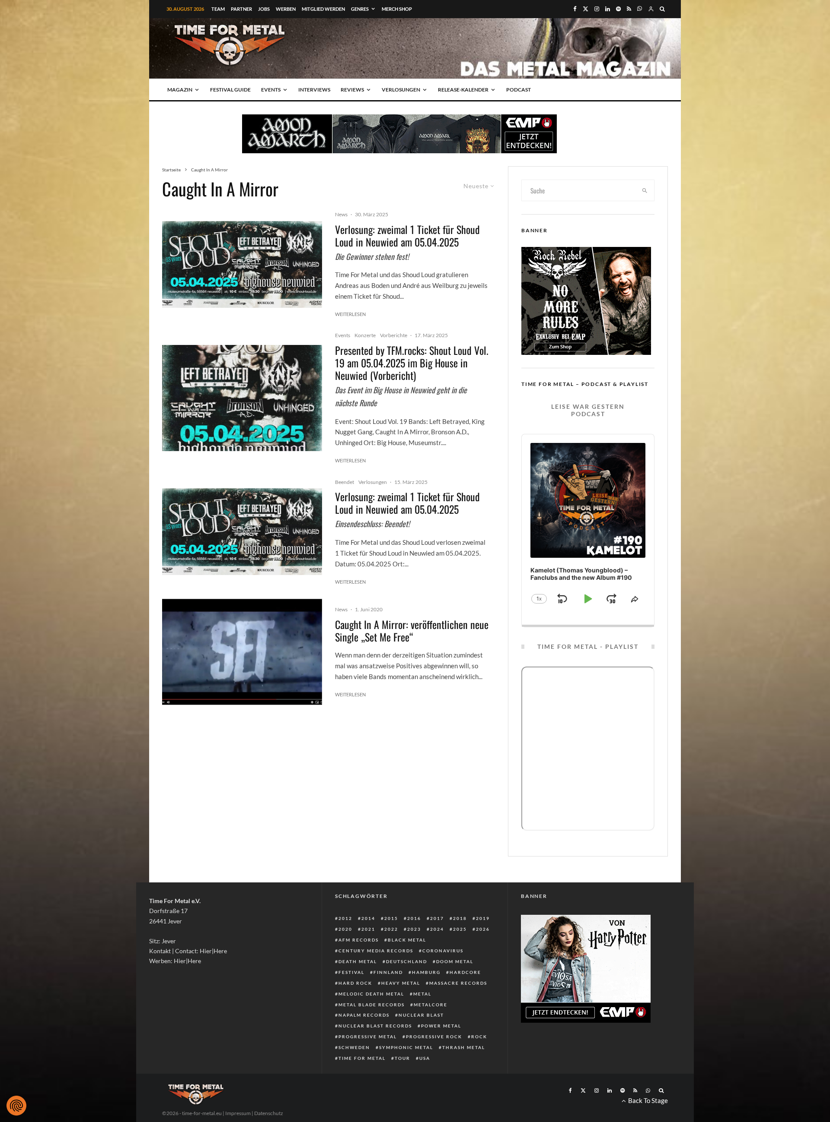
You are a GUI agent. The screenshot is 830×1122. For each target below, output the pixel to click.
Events (271, 89)
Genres (360, 9)
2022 (391, 929)
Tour (402, 1058)
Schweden (354, 1047)
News (341, 214)
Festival (351, 972)
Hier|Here (213, 950)
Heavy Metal (400, 983)
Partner (241, 9)
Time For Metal (362, 1058)
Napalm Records (363, 1015)
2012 (345, 918)
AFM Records (358, 939)
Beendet (344, 482)
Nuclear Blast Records (375, 1025)
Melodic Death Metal (371, 993)
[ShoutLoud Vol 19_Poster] (242, 398)
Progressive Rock (434, 1036)
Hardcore (465, 972)
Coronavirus (442, 950)
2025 (460, 929)
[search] (645, 190)
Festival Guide (230, 89)
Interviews (314, 89)
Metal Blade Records (371, 1004)
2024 (437, 929)
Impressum (238, 1113)
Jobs (264, 9)
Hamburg (426, 972)
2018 (460, 918)
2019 (483, 918)
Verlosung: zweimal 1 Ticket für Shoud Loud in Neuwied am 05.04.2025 (407, 235)
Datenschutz (268, 1113)
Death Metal (357, 961)
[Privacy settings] (16, 1106)
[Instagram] (596, 9)
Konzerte (365, 335)
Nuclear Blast (421, 1015)
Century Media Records (375, 950)
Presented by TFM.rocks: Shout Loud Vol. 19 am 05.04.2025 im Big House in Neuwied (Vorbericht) (411, 362)
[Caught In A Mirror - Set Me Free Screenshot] (242, 652)
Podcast (518, 89)
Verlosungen (401, 89)
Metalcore (430, 1004)
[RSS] (629, 9)
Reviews (352, 89)
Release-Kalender (463, 89)
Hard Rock (355, 983)
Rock (479, 1036)
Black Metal (407, 939)
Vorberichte (393, 335)
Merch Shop (397, 9)
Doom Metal (454, 961)
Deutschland (406, 961)
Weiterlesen (350, 314)
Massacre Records (458, 983)
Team (218, 9)
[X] (585, 9)
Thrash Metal (463, 1047)
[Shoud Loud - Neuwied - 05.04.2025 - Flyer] (242, 264)
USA (424, 1058)
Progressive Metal (367, 1036)
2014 (368, 918)
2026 (483, 929)
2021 (368, 929)
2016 (414, 918)
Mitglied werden (323, 9)
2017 (437, 918)
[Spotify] (618, 9)
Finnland (388, 972)
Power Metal (441, 1025)
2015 (391, 918)
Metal (422, 993)
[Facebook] (575, 9)
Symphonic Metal (406, 1047)
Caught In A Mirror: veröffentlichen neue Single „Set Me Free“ (411, 630)
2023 (414, 929)
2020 (345, 929)
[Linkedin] (607, 9)
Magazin (179, 89)
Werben (286, 9)
